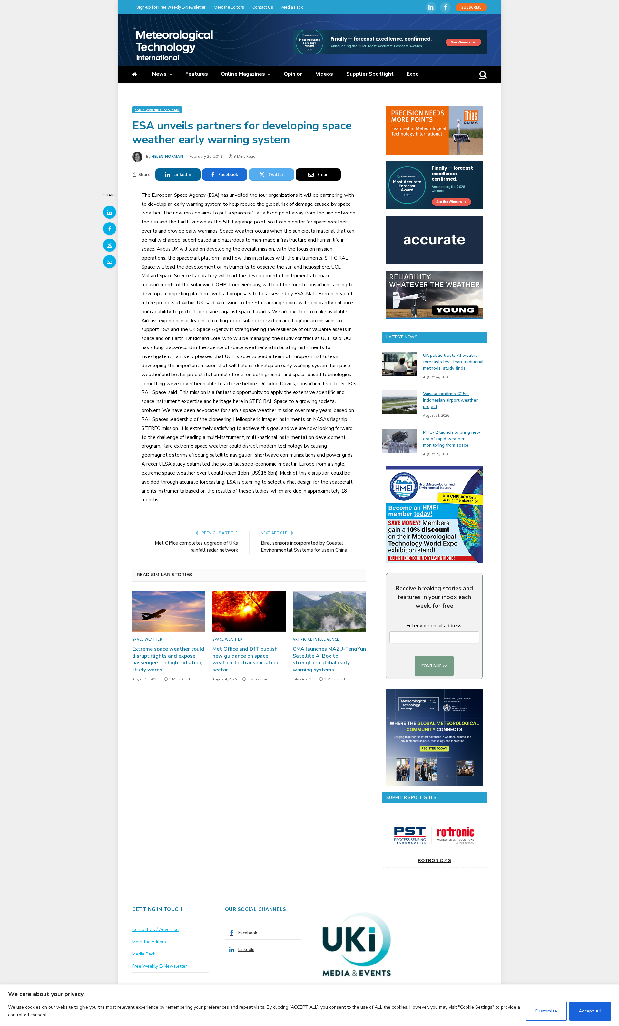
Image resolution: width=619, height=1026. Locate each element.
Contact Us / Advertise (155, 929)
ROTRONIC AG (434, 861)
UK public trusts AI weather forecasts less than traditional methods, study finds (453, 361)
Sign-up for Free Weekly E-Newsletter (170, 7)
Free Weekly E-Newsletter (159, 966)
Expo (413, 74)
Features (196, 74)
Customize (546, 1011)
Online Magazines (243, 74)
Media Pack (292, 7)
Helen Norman (167, 156)
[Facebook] (109, 228)
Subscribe (471, 7)
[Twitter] (109, 245)
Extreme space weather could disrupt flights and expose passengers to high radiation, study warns (168, 659)
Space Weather (147, 639)
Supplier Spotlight (370, 74)
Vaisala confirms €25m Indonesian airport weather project (450, 400)
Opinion (293, 74)
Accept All (590, 1011)
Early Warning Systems (157, 110)
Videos (324, 74)
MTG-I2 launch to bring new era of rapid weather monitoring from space (451, 438)
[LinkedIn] (109, 212)
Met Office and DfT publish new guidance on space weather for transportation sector (245, 659)
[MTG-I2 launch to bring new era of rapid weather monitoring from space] (399, 441)
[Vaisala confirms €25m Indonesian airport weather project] (399, 402)
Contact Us (262, 7)
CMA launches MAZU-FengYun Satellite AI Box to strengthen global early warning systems (329, 659)
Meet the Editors (229, 7)
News (159, 74)
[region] (309, 1005)
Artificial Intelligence (316, 639)
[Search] (482, 74)
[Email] (109, 261)
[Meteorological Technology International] (172, 43)
